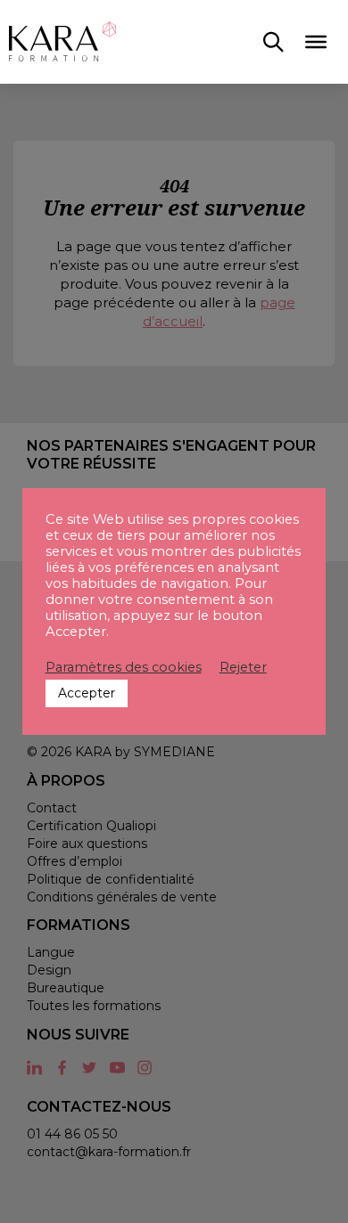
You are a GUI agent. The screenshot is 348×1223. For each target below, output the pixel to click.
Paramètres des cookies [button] (124, 667)
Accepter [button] (86, 693)
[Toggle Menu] (316, 42)
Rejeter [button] (243, 667)
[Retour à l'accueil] (62, 42)
